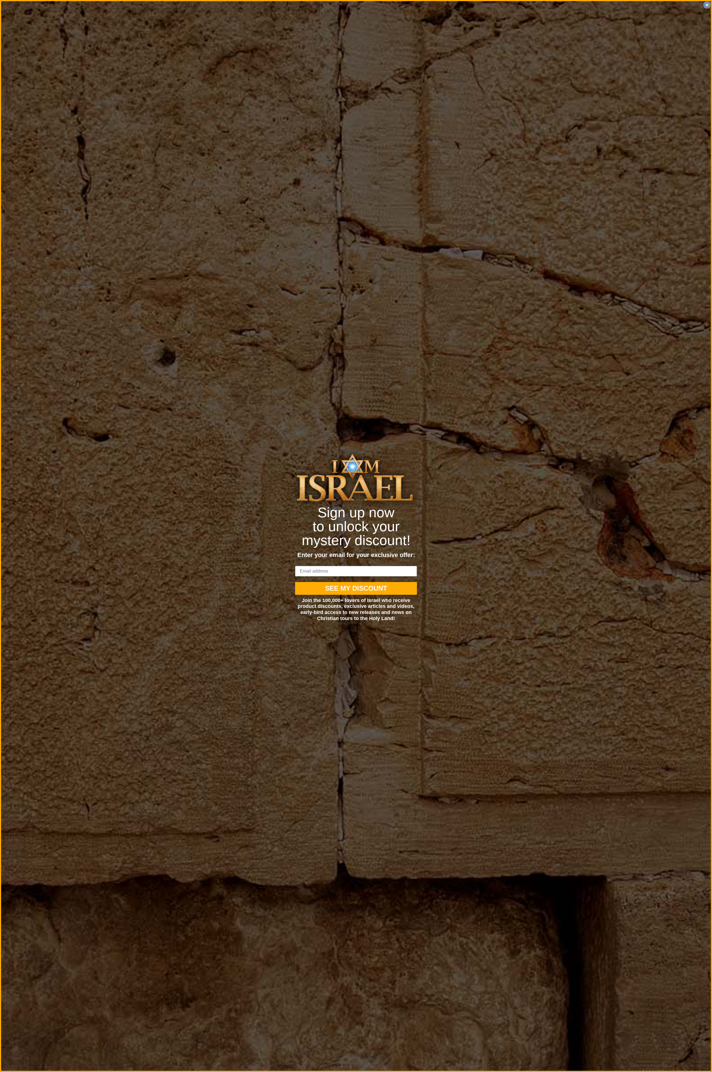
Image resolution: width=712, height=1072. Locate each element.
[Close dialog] (707, 5)
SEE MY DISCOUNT (356, 588)
